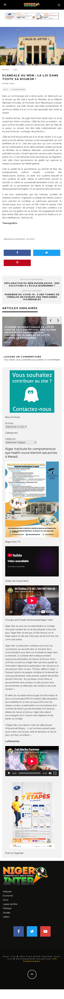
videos (6, 917)
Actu (5, 89)
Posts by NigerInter (14, 853)
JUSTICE (31, 239)
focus (5, 900)
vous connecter (23, 360)
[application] (32, 761)
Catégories (10, 439)
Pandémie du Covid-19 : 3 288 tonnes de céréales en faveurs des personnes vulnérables (32, 297)
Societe (6, 912)
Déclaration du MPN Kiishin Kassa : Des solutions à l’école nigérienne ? (32, 284)
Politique (7, 908)
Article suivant (32, 291)
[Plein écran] (54, 773)
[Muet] (50, 773)
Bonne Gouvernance (15, 239)
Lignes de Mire (10, 904)
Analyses (7, 891)
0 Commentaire (18, 89)
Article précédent (32, 279)
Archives (9, 423)
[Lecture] (9, 773)
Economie (8, 895)
